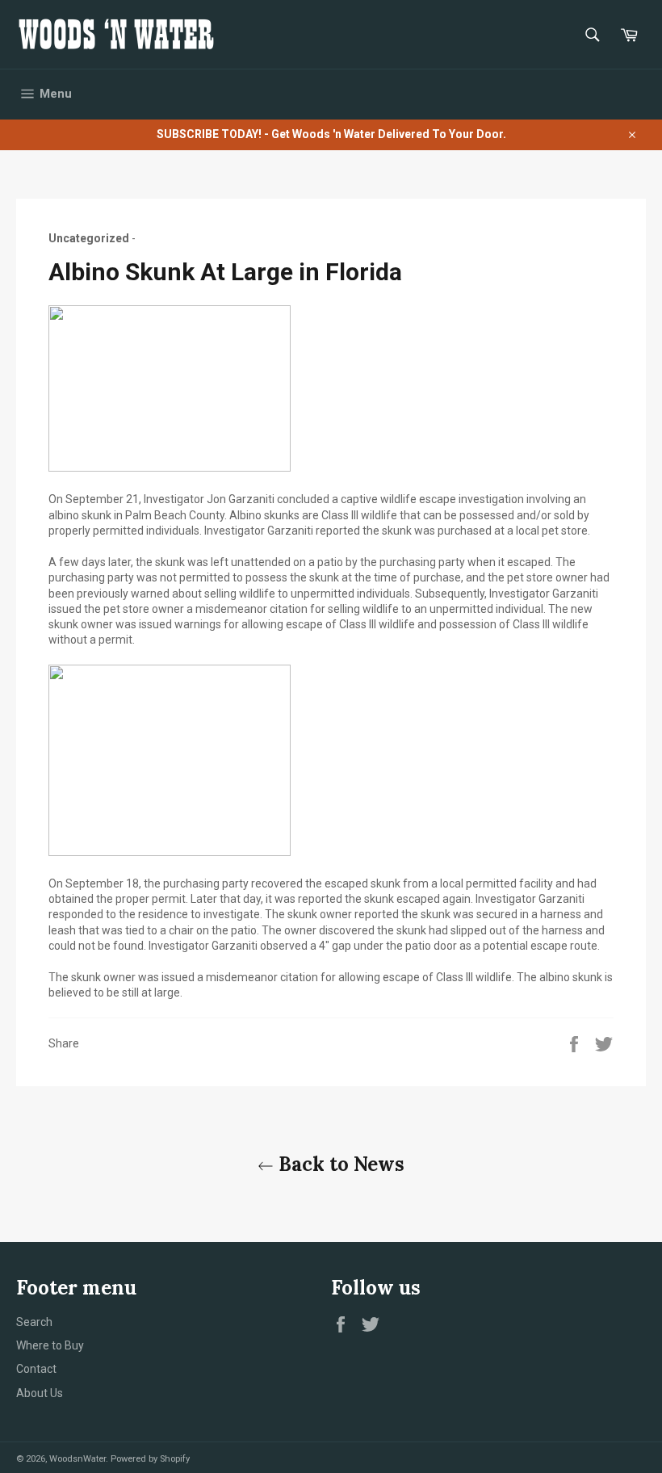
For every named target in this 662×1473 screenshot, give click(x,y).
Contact (36, 1368)
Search (34, 1322)
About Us (39, 1393)
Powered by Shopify (150, 1459)
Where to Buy (50, 1345)
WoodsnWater (77, 1459)
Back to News (339, 1164)
